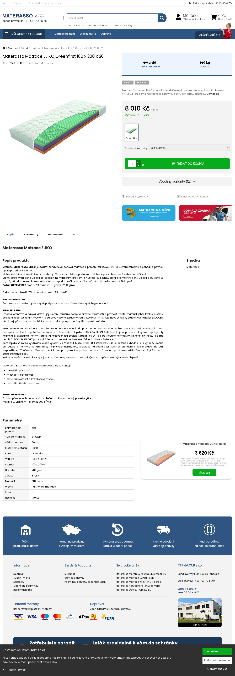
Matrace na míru (65, 34)
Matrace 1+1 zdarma (102, 25)
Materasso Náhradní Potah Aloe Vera (138, 586)
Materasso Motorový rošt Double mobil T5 (141, 574)
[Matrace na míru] (149, 213)
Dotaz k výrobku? (137, 196)
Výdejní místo (88, 34)
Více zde (204, 473)
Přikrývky (128, 25)
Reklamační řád (22, 590)
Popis (10, 234)
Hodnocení (55, 234)
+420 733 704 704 (204, 581)
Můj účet (191, 15)
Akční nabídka (209, 35)
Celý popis (212, 94)
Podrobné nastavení (217, 660)
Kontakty (56, 3)
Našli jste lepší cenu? (194, 196)
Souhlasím (211, 651)
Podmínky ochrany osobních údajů (85, 582)
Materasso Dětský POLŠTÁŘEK (133, 590)
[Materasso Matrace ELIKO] (58, 127)
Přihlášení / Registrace (194, 19)
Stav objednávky (37, 3)
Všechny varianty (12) (175, 181)
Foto (75, 234)
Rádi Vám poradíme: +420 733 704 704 (212, 3)
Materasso (48, 63)
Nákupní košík (225, 19)
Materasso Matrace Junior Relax (204, 444)
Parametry (31, 234)
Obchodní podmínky (25, 586)
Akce (5, 3)
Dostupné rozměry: (136, 148)
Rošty (118, 25)
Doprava (18, 3)
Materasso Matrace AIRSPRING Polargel (139, 582)
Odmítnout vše (217, 669)
